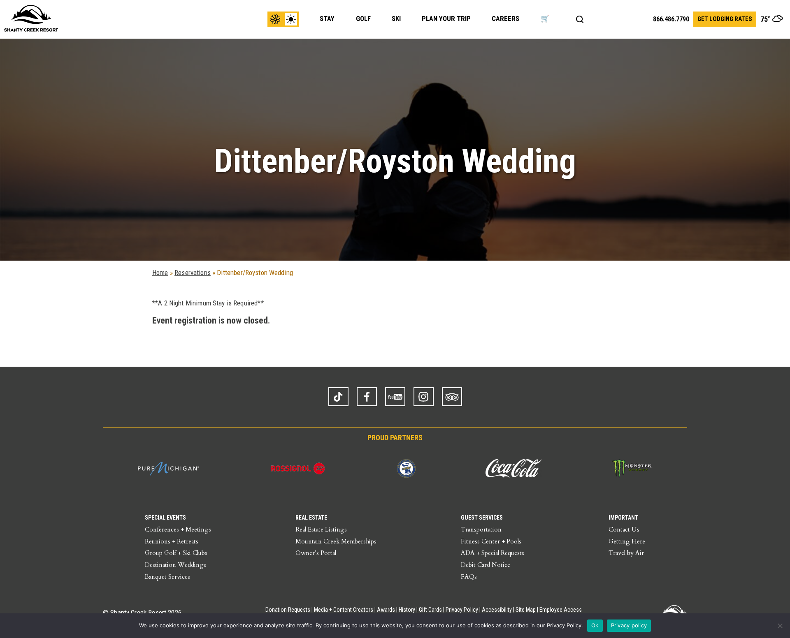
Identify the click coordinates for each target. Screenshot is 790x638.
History (407, 609)
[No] (780, 626)
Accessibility (497, 609)
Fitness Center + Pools (491, 541)
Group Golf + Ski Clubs (176, 553)
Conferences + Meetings (178, 529)
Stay (327, 18)
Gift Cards (430, 609)
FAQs (469, 577)
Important (623, 517)
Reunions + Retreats (171, 541)
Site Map (526, 609)
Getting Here (627, 541)
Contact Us (624, 529)
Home (160, 272)
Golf (363, 18)
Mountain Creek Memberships (335, 541)
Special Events (165, 517)
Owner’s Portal (315, 553)
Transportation (481, 529)
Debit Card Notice (485, 565)
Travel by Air (626, 553)
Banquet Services (167, 577)
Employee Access (560, 609)
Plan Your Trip (446, 18)
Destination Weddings (175, 565)
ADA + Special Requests (492, 553)
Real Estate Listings (321, 529)
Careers (505, 18)
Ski (396, 18)
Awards (386, 609)
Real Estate (311, 517)
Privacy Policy (462, 609)
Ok (595, 625)
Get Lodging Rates (724, 19)
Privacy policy (629, 625)
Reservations (192, 272)
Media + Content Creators (343, 609)
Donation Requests (287, 609)
